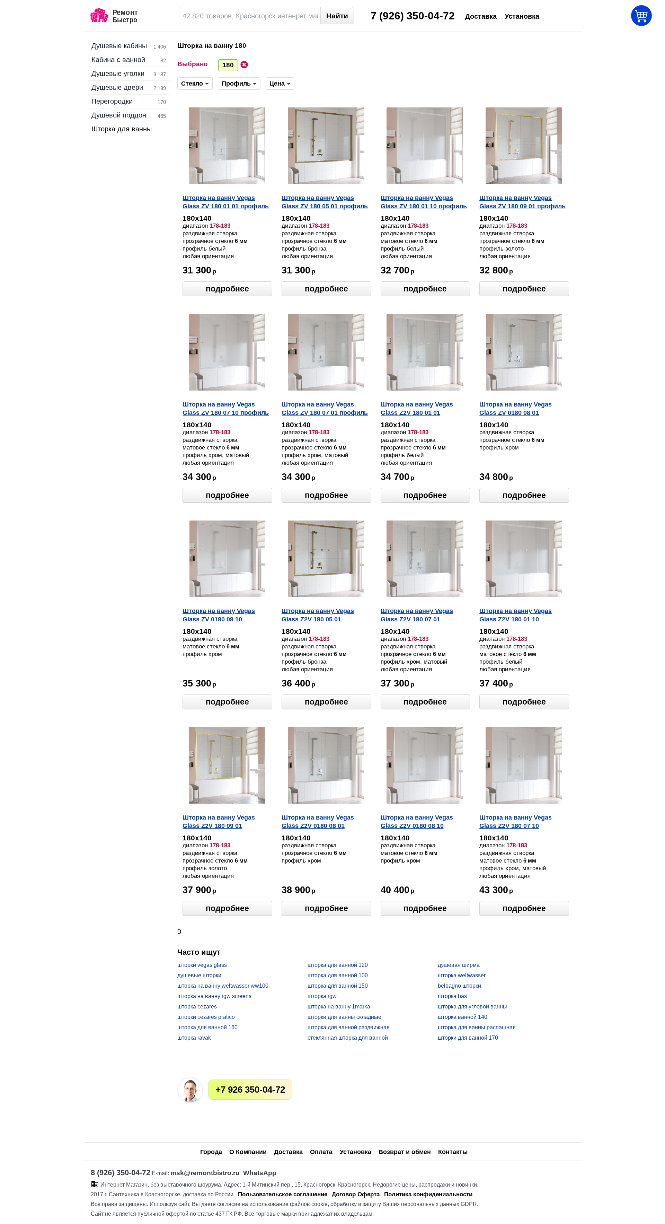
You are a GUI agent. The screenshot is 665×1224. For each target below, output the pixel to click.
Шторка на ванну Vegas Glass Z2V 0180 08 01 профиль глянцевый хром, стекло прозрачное (323, 822)
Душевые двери (117, 87)
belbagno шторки (459, 986)
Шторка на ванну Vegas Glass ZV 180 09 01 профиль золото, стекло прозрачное (522, 202)
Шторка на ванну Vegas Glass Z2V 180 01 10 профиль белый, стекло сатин (516, 615)
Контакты (453, 1151)
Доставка (288, 1151)
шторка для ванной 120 (338, 965)
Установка (355, 1151)
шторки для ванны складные (344, 1017)
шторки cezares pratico (206, 1017)
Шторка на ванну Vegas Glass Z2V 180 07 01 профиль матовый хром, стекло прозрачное (419, 615)
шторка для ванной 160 (207, 1027)
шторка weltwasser (462, 975)
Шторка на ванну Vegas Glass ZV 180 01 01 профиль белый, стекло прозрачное (226, 202)
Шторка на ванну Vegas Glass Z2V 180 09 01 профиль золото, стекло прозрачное (220, 822)
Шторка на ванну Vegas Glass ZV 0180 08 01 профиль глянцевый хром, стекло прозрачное (521, 409)
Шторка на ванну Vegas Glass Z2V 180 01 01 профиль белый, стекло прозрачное (418, 409)
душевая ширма (459, 965)
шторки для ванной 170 (468, 1038)
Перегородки (112, 101)
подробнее (227, 288)
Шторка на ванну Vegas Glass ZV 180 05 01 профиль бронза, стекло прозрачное (325, 202)
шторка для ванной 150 (338, 986)
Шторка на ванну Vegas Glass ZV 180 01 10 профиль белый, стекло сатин (424, 202)
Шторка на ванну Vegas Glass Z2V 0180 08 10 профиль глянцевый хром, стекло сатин (422, 822)
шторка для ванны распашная (477, 1027)
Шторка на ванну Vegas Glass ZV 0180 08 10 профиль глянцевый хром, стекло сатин (224, 615)
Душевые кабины (119, 46)
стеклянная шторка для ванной (348, 1038)
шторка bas (452, 996)
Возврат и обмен (405, 1151)
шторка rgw (322, 996)
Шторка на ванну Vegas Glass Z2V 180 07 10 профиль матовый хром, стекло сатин (517, 822)
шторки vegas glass (202, 965)
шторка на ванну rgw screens (214, 996)
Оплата (321, 1151)
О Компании (248, 1151)
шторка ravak (194, 1038)
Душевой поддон (118, 115)
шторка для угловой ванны (472, 1006)
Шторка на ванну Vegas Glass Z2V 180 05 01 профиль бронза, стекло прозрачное (320, 615)
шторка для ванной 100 (338, 975)
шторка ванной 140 (462, 1017)
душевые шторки (199, 975)
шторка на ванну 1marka (339, 1006)
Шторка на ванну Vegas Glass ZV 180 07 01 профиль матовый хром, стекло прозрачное (325, 409)
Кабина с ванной (118, 59)
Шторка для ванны (121, 129)
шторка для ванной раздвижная (349, 1027)
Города (211, 1151)
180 (228, 65)
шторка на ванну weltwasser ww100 (222, 986)
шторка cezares (197, 1006)
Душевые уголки (117, 73)
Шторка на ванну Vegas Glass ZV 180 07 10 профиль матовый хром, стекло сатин (227, 409)
